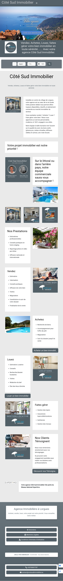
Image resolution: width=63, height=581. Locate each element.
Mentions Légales (32, 535)
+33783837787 (32, 567)
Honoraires (32, 530)
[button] (60, 571)
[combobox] (32, 64)
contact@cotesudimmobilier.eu (32, 572)
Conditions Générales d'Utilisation (32, 540)
